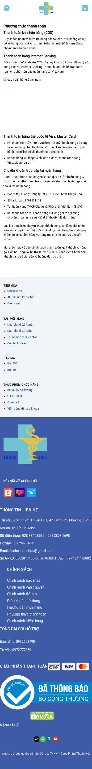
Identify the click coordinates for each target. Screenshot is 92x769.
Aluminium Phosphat (20, 297)
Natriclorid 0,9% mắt (20, 324)
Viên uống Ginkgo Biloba (23, 408)
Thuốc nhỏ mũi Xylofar (22, 337)
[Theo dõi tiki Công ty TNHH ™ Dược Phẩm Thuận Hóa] (31, 492)
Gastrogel (13, 303)
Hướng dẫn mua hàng (24, 607)
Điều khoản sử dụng (23, 601)
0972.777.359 (48, 252)
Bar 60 (11, 369)
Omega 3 (13, 402)
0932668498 (25, 641)
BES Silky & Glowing (20, 390)
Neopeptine (14, 291)
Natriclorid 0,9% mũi (20, 330)
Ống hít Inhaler (16, 343)
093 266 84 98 (23, 543)
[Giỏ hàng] (85, 8)
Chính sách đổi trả (22, 594)
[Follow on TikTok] (36, 739)
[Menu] (6, 8)
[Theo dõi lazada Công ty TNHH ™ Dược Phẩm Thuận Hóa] (20, 492)
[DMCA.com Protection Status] (42, 715)
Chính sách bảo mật (23, 580)
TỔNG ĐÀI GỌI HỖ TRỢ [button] (19, 629)
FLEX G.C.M (14, 396)
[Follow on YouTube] (55, 739)
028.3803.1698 (59, 535)
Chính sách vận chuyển (26, 587)
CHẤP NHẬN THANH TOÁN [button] (24, 666)
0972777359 (21, 650)
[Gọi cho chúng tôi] (43, 739)
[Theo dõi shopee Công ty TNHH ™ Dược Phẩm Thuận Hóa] (9, 492)
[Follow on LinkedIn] (49, 739)
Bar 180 (12, 363)
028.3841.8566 (33, 535)
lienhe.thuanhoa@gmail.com (32, 551)
